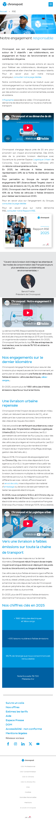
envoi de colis (11, 483)
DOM (9, 724)
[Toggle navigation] (51, 4)
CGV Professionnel (28, 766)
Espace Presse (15, 720)
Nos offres (12, 707)
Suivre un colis (15, 703)
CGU (28, 787)
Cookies (28, 792)
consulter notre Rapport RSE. (21, 211)
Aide (8, 716)
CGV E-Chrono (28, 777)
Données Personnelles (28, 797)
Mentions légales (16, 733)
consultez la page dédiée (14, 203)
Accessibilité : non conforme (24, 729)
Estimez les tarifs (17, 711)
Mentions (28, 803)
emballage (9, 487)
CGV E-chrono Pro (28, 782)
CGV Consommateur (28, 772)
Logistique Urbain (42, 159)
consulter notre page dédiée (27, 77)
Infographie (8, 100)
